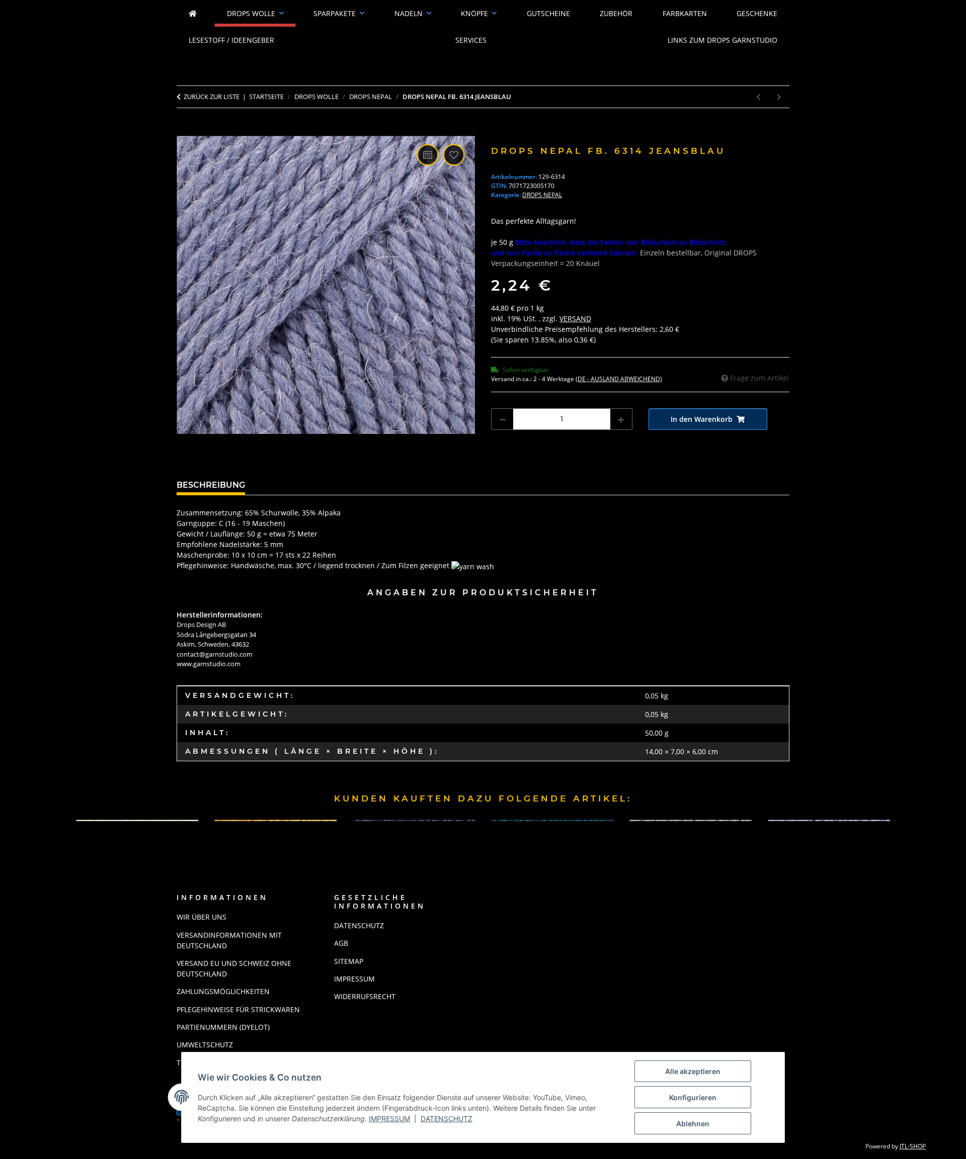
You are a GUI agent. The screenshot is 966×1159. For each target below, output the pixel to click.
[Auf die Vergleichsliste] (428, 155)
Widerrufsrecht (364, 996)
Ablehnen (692, 1123)
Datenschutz (446, 1118)
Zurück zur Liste (211, 96)
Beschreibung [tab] (211, 485)
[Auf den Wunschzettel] (454, 155)
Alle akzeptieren (692, 1071)
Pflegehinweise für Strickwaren (238, 1009)
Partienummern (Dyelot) (223, 1027)
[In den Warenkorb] (185, 130)
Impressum (389, 1118)
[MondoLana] (193, 13)
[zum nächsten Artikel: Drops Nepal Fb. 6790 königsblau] (779, 97)
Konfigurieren (692, 1097)
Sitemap (348, 961)
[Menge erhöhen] (621, 419)
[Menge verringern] (503, 419)
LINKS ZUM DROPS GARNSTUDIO (722, 40)
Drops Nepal (542, 195)
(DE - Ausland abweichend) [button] (619, 379)
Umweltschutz (205, 1044)
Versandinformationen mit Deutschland (229, 940)
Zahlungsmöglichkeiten (223, 991)
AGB (341, 943)
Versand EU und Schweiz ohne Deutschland (234, 968)
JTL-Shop (913, 1146)
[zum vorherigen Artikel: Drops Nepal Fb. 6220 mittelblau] (758, 97)
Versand (575, 318)
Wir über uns (201, 917)
